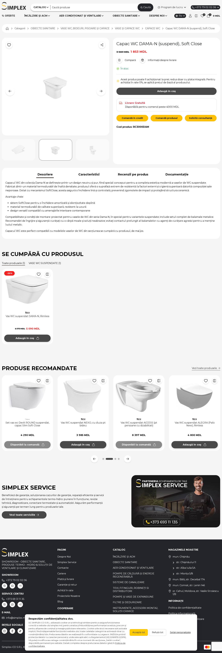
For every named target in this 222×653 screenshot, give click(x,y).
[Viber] (4, 586)
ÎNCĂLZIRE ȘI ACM (35, 15)
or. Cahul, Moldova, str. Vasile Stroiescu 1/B (196, 593)
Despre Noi (64, 556)
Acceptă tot (138, 632)
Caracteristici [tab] (89, 174)
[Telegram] (20, 586)
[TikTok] (20, 631)
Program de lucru (172, 7)
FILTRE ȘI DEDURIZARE (127, 602)
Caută (147, 7)
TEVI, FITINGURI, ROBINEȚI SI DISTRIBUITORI (131, 590)
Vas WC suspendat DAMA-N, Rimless (27, 316)
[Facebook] (12, 631)
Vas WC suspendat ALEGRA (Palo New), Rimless (139, 424)
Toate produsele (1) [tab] (13, 263)
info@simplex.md (16, 617)
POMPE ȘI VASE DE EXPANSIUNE (133, 596)
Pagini (61, 549)
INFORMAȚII (175, 601)
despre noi (157, 15)
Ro (180, 15)
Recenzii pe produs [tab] (133, 174)
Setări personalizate (180, 632)
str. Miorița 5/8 (184, 573)
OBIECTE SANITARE (125, 15)
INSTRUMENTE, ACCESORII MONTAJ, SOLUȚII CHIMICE (135, 610)
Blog (60, 601)
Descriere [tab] (45, 174)
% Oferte (8, 15)
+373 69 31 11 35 (15, 599)
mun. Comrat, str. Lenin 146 (189, 585)
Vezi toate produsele (204, 368)
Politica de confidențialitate (184, 607)
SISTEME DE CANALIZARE (129, 582)
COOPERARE (65, 608)
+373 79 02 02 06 (205, 7)
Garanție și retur (67, 584)
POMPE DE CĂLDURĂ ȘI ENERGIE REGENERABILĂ (133, 575)
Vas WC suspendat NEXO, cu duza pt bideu (27, 424)
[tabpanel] (111, 207)
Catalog (119, 549)
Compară (130, 60)
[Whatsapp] (12, 586)
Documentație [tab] (176, 174)
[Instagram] (4, 631)
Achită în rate (65, 590)
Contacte (63, 567)
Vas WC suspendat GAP (194, 422)
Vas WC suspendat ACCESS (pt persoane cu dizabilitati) (83, 424)
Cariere (61, 573)
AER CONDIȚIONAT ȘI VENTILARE (80, 15)
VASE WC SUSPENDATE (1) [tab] (45, 263)
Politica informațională (181, 613)
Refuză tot (157, 632)
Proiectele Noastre (68, 596)
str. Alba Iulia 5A (185, 567)
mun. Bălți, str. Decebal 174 (189, 579)
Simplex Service (66, 562)
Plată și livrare (65, 579)
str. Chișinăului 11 (186, 562)
